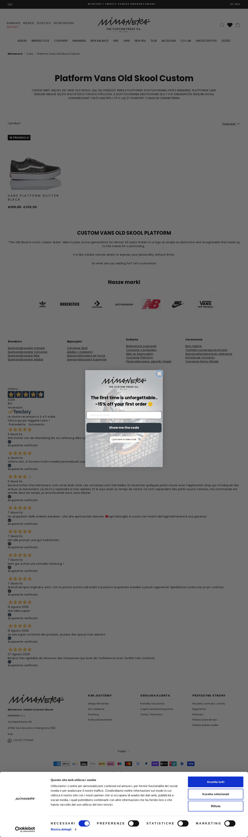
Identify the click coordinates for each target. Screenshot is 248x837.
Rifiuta (215, 806)
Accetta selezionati (215, 794)
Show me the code (124, 427)
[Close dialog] (159, 373)
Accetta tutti (215, 782)
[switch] (133, 823)
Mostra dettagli (61, 829)
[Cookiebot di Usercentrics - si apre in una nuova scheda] (25, 829)
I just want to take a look (124, 439)
